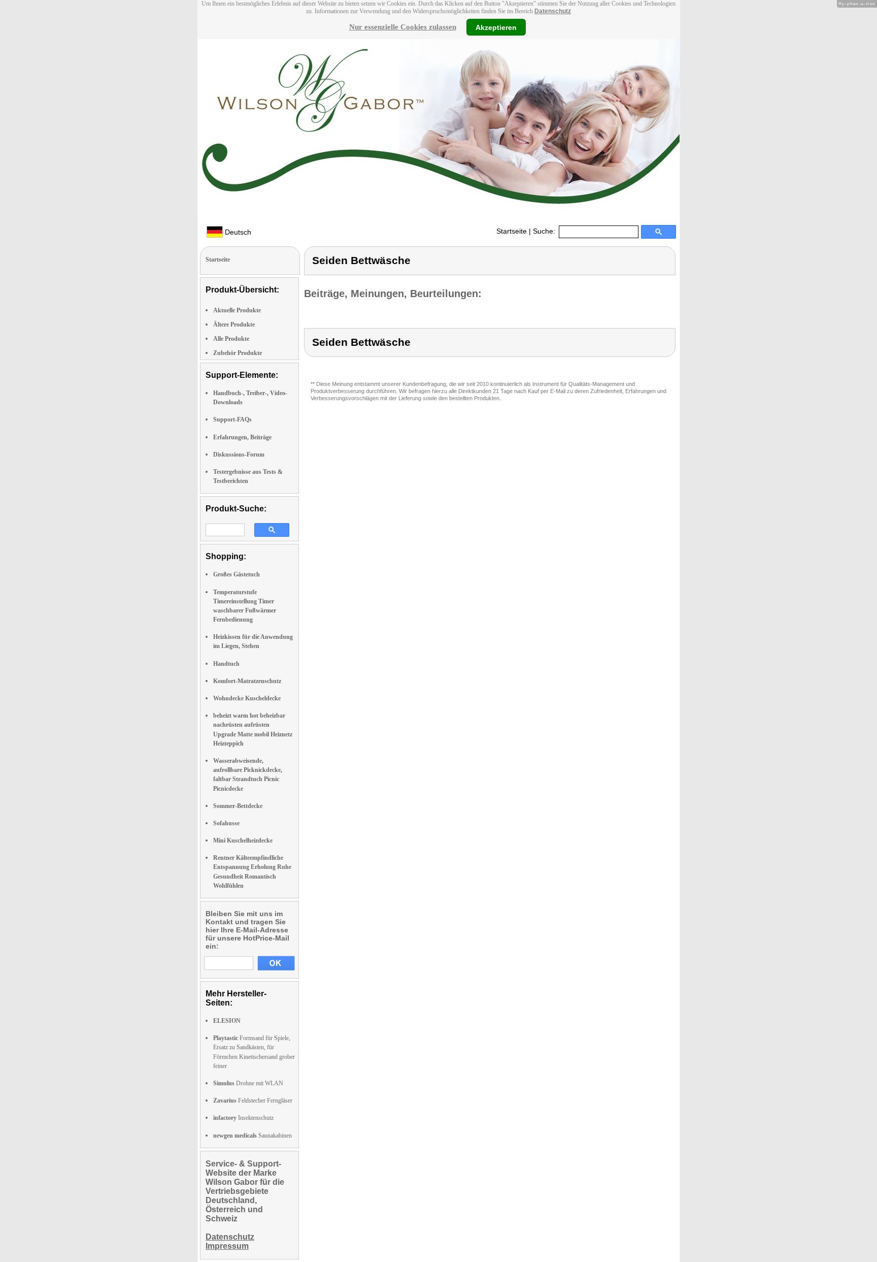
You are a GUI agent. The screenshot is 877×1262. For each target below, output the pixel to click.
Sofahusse (226, 823)
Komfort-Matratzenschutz (247, 681)
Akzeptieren (496, 27)
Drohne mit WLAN (248, 1083)
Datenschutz (552, 11)
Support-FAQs (232, 419)
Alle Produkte (231, 338)
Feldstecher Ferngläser (252, 1100)
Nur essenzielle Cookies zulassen (402, 27)
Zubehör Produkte (237, 353)
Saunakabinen (252, 1135)
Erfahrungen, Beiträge (242, 437)
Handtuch (226, 663)
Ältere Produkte (234, 324)
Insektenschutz (243, 1117)
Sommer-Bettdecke (237, 806)
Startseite (511, 231)
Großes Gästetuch (236, 574)
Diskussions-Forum (238, 454)
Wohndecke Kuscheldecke (247, 698)
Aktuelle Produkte (237, 310)
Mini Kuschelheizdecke (243, 840)
